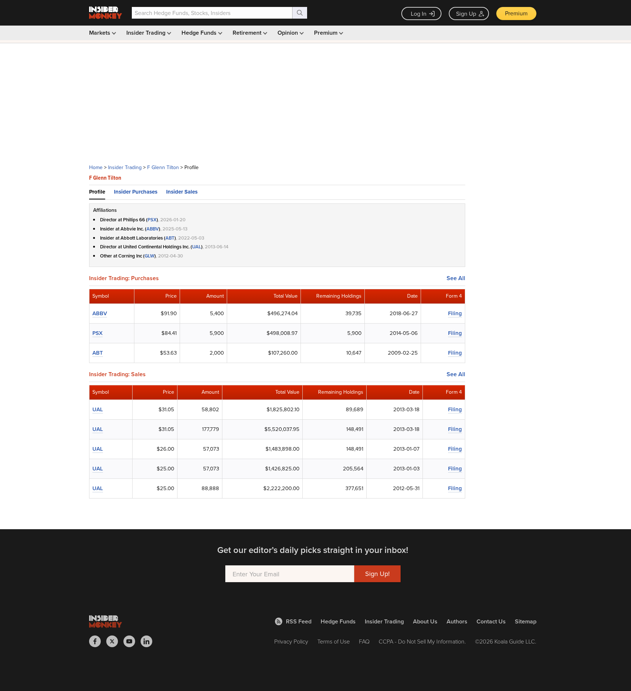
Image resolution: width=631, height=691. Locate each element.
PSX (152, 219)
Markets (100, 32)
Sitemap (525, 621)
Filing (455, 313)
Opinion (288, 32)
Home (96, 167)
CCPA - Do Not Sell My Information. (422, 641)
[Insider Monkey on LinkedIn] (149, 641)
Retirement (248, 32)
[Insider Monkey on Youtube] (132, 641)
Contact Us (491, 621)
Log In (419, 13)
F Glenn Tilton (163, 167)
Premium (516, 13)
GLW (149, 255)
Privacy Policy (291, 641)
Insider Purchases (135, 192)
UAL (196, 246)
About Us (425, 621)
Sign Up (466, 13)
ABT (170, 237)
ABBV (152, 228)
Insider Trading (146, 32)
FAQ (364, 641)
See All (456, 278)
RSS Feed (298, 621)
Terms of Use (333, 641)
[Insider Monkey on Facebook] (97, 641)
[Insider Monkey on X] (114, 641)
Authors (457, 621)
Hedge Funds (199, 32)
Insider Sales (182, 192)
